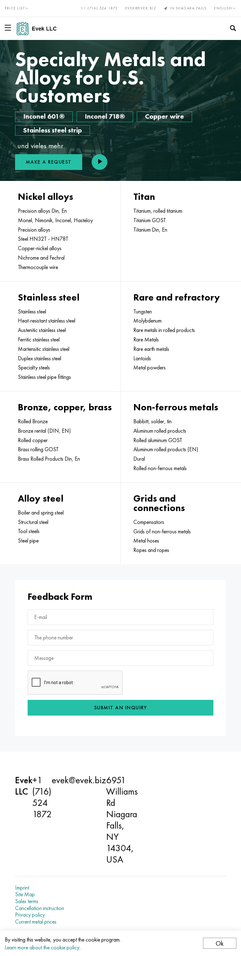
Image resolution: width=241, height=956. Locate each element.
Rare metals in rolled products (164, 330)
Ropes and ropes (151, 550)
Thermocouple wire (38, 267)
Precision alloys (34, 230)
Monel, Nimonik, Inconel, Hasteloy (55, 220)
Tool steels (29, 531)
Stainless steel (32, 311)
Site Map (25, 894)
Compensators (148, 522)
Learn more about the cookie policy (42, 947)
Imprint (22, 887)
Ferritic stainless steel (39, 339)
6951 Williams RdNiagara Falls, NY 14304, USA (122, 819)
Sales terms (26, 901)
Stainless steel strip (52, 130)
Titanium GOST (149, 220)
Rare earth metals (151, 349)
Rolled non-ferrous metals (160, 468)
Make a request (49, 162)
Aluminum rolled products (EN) (165, 449)
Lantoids (142, 358)
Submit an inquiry (120, 707)
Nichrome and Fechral (41, 258)
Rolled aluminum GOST (157, 440)
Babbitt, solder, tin (152, 421)
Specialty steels (34, 367)
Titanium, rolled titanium (157, 211)
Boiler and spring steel (41, 512)
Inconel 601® (44, 116)
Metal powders (149, 367)
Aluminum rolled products (159, 431)
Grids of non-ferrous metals (162, 531)
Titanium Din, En (150, 230)
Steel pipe (28, 540)
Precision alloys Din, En (42, 211)
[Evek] (39, 28)
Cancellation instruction (39, 908)
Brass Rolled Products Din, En (49, 459)
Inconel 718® (105, 116)
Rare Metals (146, 339)
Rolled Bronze (33, 421)
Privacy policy (30, 914)
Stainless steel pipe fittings (44, 377)
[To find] (232, 28)
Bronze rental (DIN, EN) (44, 431)
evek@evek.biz (140, 8)
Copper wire (164, 116)
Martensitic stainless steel (43, 349)
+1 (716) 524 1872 (99, 8)
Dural (139, 459)
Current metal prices (35, 921)
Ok (220, 943)
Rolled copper (33, 440)
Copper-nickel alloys (40, 248)
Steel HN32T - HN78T (43, 239)
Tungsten (142, 311)
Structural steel (33, 522)
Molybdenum (147, 321)
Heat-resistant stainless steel (46, 321)
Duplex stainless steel (39, 358)
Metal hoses (146, 540)
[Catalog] (9, 27)
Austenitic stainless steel (42, 330)
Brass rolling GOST (38, 449)
